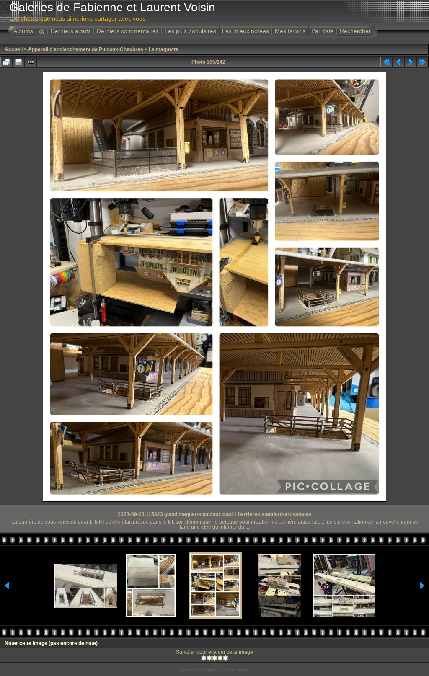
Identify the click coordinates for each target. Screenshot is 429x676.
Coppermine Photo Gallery (225, 670)
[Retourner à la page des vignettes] (6, 62)
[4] (220, 658)
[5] (225, 658)
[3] (214, 658)
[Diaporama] (30, 62)
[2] (209, 658)
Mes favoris (290, 31)
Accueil (14, 49)
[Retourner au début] (386, 62)
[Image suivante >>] (410, 62)
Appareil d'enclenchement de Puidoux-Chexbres (85, 49)
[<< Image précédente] (398, 62)
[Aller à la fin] (423, 62)
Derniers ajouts (71, 31)
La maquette (163, 49)
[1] (204, 658)
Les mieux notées (245, 31)
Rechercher (355, 31)
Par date (322, 31)
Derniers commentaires (128, 31)
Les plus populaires (190, 31)
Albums (23, 31)
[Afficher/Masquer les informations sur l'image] (18, 62)
